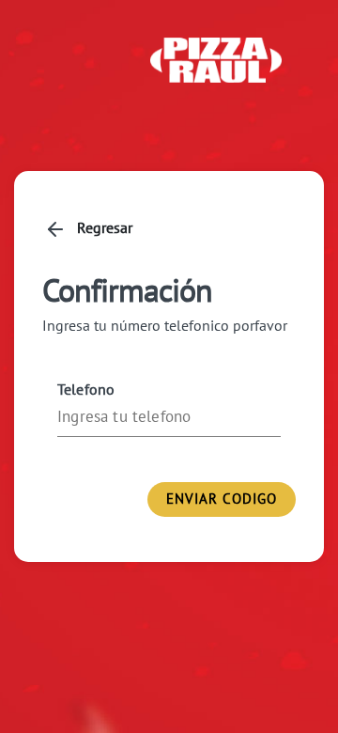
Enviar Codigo (221, 498)
